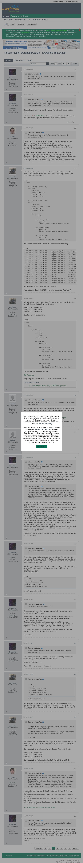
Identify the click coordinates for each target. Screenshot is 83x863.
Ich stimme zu (41, 446)
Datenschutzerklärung (44, 423)
